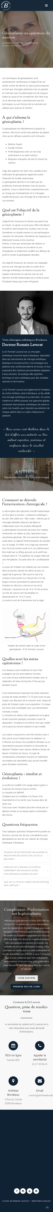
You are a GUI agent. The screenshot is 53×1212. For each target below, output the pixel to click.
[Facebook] (17, 1191)
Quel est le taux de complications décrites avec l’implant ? (26, 883)
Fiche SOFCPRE (26, 978)
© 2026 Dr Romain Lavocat (16, 1201)
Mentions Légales (41, 1201)
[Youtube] (29, 1191)
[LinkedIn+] (36, 1191)
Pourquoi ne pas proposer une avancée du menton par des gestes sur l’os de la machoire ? (26, 855)
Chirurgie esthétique (12, 43)
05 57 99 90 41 (40, 1064)
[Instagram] (23, 1191)
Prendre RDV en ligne (26, 987)
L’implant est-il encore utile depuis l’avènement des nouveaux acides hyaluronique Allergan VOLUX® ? (22, 870)
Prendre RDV (13, 1060)
